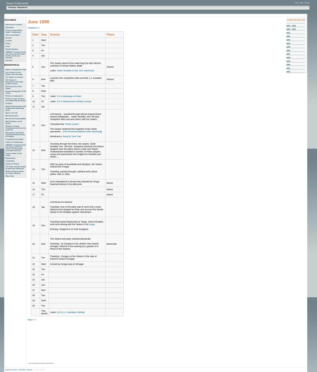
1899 (288, 61)
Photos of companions (14, 96)
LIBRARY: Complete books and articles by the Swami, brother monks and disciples (15, 55)
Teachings (12, 7)
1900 (288, 65)
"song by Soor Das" (71, 136)
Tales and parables (12, 35)
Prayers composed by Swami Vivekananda (13, 31)
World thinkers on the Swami (13, 122)
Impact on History (12, 164)
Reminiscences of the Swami (13, 87)
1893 (288, 40)
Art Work (8, 103)
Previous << (34, 28)
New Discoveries (11, 116)
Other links (9, 176)
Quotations (9, 27)
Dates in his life (11, 113)
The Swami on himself (14, 77)
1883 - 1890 (291, 29)
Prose (7, 46)
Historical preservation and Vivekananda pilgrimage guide (15, 108)
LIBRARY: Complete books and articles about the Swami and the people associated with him (15, 148)
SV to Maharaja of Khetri (69, 96)
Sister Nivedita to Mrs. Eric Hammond (75, 70)
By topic (8, 38)
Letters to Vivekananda (14, 142)
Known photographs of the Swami (15, 92)
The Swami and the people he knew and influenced (15, 167)
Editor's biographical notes (15, 69)
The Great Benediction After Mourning (82, 131)
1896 (288, 51)
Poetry (7, 43)
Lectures (8, 41)
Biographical (22, 7)
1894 (288, 43)
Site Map (22, 370)
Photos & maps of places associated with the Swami (15, 100)
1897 (288, 54)
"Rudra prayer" (72, 124)
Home (297, 3)
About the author (11, 370)
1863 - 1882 (291, 26)
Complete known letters (14, 139)
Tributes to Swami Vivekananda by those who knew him (15, 128)
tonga (92, 224)
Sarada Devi (10, 161)
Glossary (8, 60)
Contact (306, 3)
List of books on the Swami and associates (14, 73)
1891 (288, 33)
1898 (288, 58)
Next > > (32, 319)
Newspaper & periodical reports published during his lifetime (15, 134)
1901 (288, 68)
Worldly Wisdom (11, 49)
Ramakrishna (10, 158)
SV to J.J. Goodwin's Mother (71, 312)
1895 (288, 47)
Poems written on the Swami (13, 154)
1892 (288, 36)
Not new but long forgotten (15, 119)
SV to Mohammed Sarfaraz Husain (74, 101)
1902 (288, 72)
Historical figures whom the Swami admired (14, 172)
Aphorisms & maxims (13, 25)
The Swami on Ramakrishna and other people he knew (14, 82)
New (302, 3)
